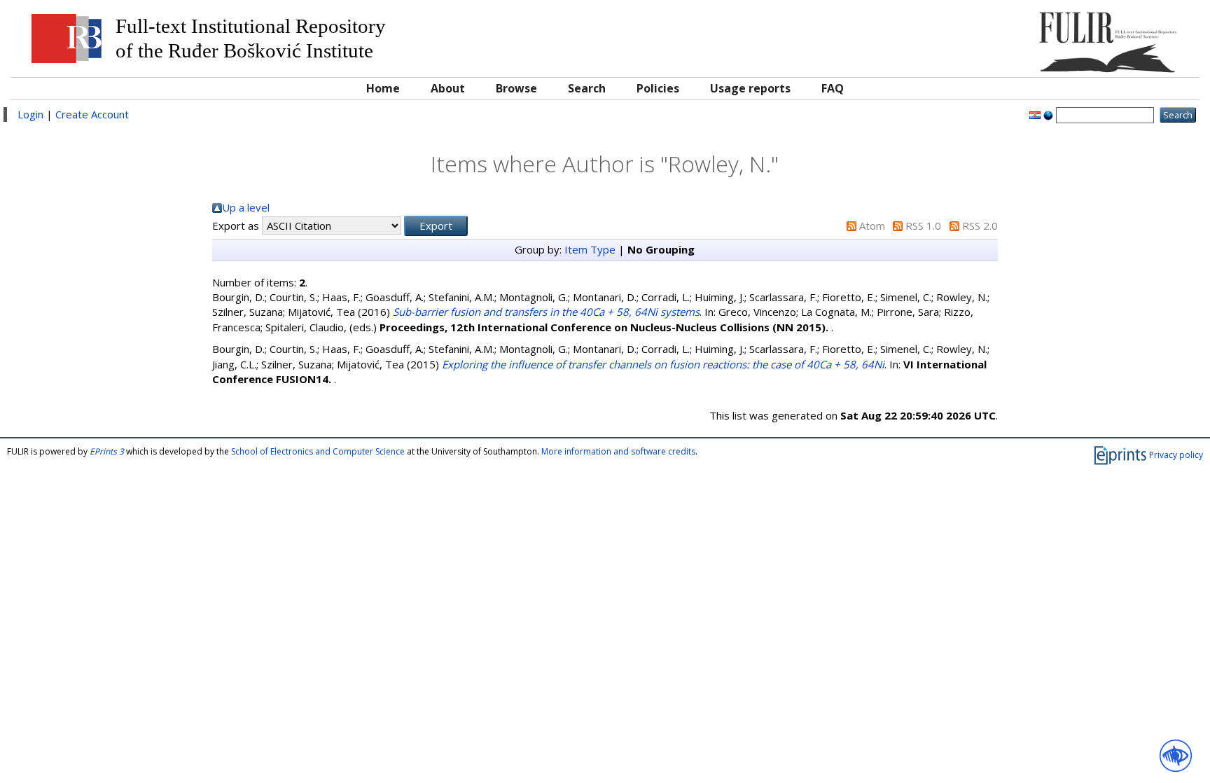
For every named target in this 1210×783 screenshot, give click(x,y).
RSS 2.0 (980, 226)
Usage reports (750, 88)
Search (587, 88)
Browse (516, 88)
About (448, 88)
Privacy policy (1176, 455)
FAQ (832, 88)
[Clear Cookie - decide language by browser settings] (1048, 114)
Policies (658, 88)
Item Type (590, 249)
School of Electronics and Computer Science (318, 451)
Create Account (92, 114)
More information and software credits (618, 451)
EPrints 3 (107, 451)
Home (383, 88)
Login (30, 114)
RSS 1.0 (923, 226)
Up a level (246, 207)
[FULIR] (1043, 37)
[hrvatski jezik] (1035, 114)
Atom (872, 226)
